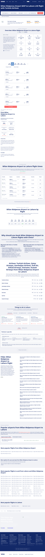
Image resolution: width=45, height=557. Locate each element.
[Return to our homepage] (3, 1)
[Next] (28, 64)
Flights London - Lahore (26, 486)
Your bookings (34, 1)
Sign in (43, 1)
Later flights (40, 198)
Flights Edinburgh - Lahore (26, 489)
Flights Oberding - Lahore (37, 495)
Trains (7, 1)
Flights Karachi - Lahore (26, 506)
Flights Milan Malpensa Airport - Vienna (7, 486)
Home (2, 510)
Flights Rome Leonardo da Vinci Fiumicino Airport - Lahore (32, 493)
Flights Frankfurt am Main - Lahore (6, 489)
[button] (20, 13)
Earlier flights (5, 198)
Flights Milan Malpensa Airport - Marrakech (8, 453)
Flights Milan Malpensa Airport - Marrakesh (8, 451)
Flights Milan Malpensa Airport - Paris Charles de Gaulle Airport (22, 451)
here (30, 201)
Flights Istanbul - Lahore (5, 493)
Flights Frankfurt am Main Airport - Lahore (8, 495)
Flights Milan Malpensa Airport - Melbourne (29, 484)
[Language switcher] (29, 1)
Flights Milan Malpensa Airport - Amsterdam (19, 480)
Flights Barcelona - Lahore (5, 506)
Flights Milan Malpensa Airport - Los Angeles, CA (9, 478)
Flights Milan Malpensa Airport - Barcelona (29, 451)
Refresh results (22, 172)
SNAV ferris (29, 542)
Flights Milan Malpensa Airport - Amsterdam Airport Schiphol (22, 484)
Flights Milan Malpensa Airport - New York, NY (19, 476)
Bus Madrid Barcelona (13, 538)
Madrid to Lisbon (39, 539)
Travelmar (29, 540)
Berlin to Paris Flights (22, 538)
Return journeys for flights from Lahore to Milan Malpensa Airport (11, 464)
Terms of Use (15, 554)
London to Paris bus (13, 536)
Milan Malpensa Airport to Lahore (24, 432)
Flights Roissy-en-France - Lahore (17, 495)
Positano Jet (29, 536)
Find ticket (4, 124)
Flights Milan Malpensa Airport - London (7, 476)
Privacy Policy (21, 554)
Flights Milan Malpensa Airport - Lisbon (18, 482)
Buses (10, 1)
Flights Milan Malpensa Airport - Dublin (18, 486)
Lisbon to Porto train (4, 536)
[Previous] (9, 220)
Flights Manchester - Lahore (27, 491)
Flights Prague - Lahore (15, 491)
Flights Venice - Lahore (37, 493)
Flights (13, 1)
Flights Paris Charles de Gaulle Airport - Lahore (19, 489)
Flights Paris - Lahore (36, 486)
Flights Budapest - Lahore (16, 493)
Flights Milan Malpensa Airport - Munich (29, 482)
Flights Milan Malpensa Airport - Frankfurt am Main (31, 480)
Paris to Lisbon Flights (22, 536)
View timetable (4, 135)
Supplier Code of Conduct (29, 554)
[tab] (8, 67)
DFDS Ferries (29, 539)
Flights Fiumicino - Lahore (26, 495)
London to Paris (38, 536)
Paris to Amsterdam (13, 539)
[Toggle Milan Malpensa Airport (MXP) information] (42, 440)
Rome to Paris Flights (22, 540)
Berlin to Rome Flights (22, 539)
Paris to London (38, 538)
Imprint (10, 554)
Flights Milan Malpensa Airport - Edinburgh (8, 484)
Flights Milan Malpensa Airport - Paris (28, 476)
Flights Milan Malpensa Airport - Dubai (7, 480)
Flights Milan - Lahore (15, 506)
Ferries (16, 1)
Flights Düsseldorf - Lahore (37, 491)
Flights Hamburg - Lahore (5, 491)
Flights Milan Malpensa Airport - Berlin (18, 478)
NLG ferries (29, 538)
